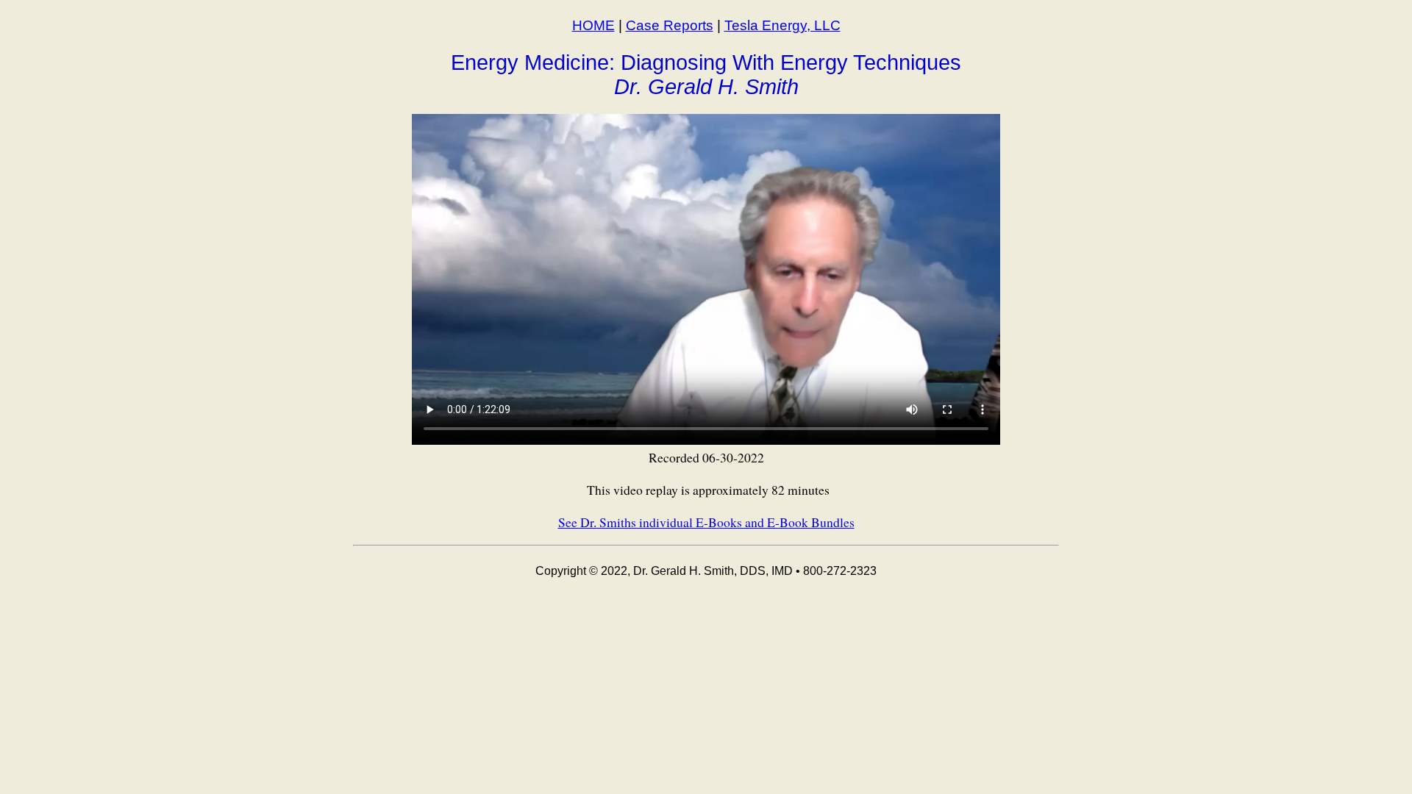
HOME (593, 25)
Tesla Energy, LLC (782, 25)
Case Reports (669, 25)
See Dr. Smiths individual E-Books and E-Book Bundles (706, 522)
